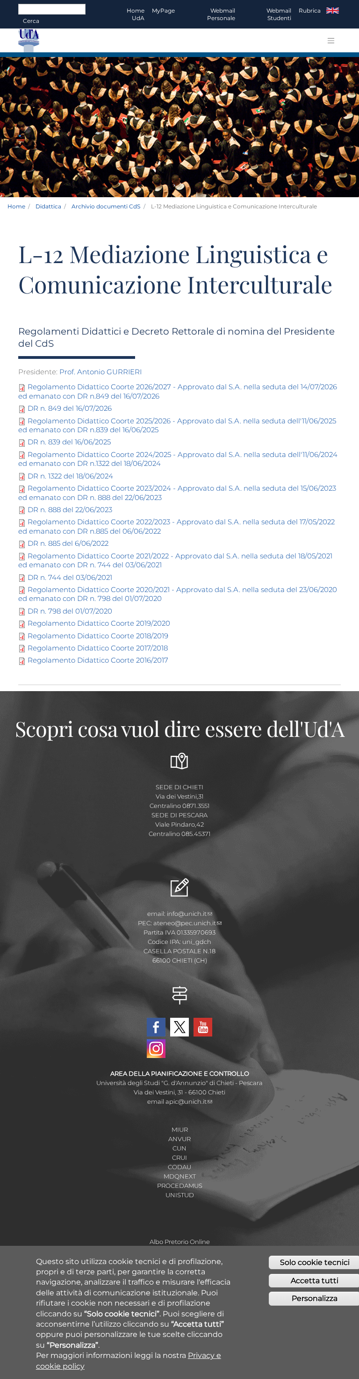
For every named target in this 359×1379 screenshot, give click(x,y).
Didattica (48, 206)
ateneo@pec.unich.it (184, 923)
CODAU (179, 1167)
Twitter (179, 1027)
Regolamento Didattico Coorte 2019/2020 (99, 623)
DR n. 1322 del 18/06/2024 (70, 476)
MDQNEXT (180, 1176)
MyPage (163, 10)
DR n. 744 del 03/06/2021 (70, 577)
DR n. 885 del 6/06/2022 (68, 543)
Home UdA (135, 14)
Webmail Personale (221, 14)
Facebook (156, 1027)
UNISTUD (179, 1195)
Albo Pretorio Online (180, 1241)
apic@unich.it (186, 1101)
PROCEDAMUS (179, 1185)
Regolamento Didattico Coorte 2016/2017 (98, 660)
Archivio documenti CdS (106, 206)
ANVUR (179, 1139)
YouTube (203, 1027)
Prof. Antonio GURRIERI (100, 371)
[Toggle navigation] (331, 41)
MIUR (180, 1129)
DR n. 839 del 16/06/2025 (69, 441)
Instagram (156, 1048)
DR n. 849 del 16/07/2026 (70, 408)
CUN (179, 1148)
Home (16, 206)
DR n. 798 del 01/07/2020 (70, 611)
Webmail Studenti (278, 14)
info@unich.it (187, 913)
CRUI (179, 1157)
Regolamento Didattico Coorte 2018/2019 (98, 635)
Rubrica (310, 10)
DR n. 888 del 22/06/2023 (70, 509)
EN (332, 10)
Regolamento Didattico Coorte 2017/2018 (98, 647)
